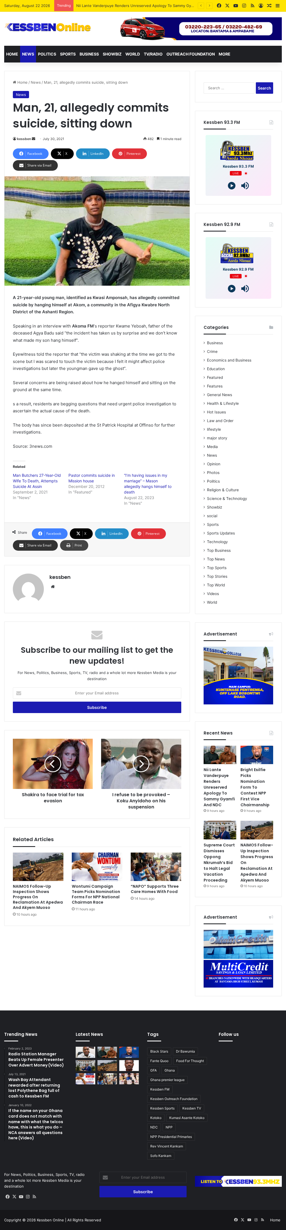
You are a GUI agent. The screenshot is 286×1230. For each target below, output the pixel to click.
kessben (24, 139)
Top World (216, 585)
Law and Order (220, 420)
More (224, 54)
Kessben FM (160, 1089)
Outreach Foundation (190, 54)
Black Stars (159, 1051)
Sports (68, 54)
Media (212, 446)
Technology (217, 542)
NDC (154, 1127)
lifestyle (214, 429)
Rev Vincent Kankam (166, 1146)
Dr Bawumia (185, 1051)
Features (215, 386)
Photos (213, 472)
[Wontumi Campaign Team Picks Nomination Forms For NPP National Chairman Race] (97, 867)
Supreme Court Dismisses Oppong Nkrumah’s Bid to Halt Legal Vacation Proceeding (219, 862)
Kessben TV (191, 1108)
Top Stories (217, 576)
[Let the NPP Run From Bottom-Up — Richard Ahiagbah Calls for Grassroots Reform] (85, 1052)
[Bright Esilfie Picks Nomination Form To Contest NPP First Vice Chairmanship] (256, 755)
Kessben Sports (162, 1108)
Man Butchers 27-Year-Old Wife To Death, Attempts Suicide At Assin (37, 481)
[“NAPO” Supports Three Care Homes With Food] (156, 867)
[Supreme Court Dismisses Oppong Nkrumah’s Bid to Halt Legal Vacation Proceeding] (220, 830)
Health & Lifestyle (223, 403)
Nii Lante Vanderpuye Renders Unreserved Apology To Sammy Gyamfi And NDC (219, 787)
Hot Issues (216, 412)
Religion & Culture (223, 490)
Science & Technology (227, 498)
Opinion (213, 464)
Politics (47, 54)
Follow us (229, 1034)
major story (217, 438)
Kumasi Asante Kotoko (186, 1118)
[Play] (231, 185)
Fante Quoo (159, 1061)
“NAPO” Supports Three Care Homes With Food (155, 889)
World (132, 54)
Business (89, 54)
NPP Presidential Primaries (171, 1137)
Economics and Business (229, 360)
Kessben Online (50, 1220)
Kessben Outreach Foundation (173, 1099)
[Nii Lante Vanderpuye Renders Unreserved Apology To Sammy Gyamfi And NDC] (220, 755)
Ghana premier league (167, 1080)
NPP (169, 1127)
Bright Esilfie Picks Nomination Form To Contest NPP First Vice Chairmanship (143, 5)
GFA (153, 1070)
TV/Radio (153, 54)
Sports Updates (221, 533)
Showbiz (112, 54)
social (212, 516)
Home (12, 54)
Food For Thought (190, 1061)
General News (219, 395)
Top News (216, 559)
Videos (213, 593)
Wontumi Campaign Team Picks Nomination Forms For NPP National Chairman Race (96, 894)
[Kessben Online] (47, 27)
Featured (215, 377)
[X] (14, 1196)
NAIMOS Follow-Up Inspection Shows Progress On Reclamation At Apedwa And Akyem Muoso (38, 897)
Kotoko (155, 1118)
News (28, 54)
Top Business (219, 550)
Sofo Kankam (160, 1156)
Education (216, 369)
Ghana (170, 1070)
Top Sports (217, 567)
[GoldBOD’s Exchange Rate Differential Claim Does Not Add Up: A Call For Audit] (129, 1065)
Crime (212, 351)
